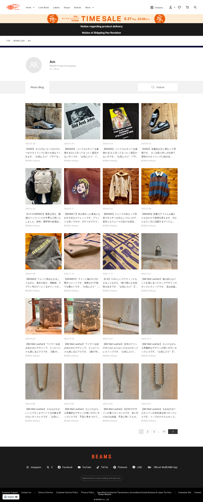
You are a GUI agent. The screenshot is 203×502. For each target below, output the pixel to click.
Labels (56, 7)
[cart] (187, 7)
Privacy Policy (87, 492)
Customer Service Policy (67, 492)
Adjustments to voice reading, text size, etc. (101, 478)
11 (164, 432)
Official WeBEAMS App (165, 467)
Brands (77, 7)
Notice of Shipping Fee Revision (101, 32)
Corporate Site (184, 492)
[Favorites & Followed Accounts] (179, 7)
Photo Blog (37, 87)
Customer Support (10, 492)
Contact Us (26, 492)
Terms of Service (45, 492)
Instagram (36, 467)
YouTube (86, 467)
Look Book (44, 7)
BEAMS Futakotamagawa (63, 65)
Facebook (67, 467)
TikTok (104, 467)
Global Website (104, 494)
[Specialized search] (195, 7)
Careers (197, 492)
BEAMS (101, 457)
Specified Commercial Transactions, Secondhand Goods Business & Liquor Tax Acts (134, 492)
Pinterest (122, 467)
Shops (67, 7)
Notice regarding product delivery (102, 26)
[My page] (172, 7)
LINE (139, 467)
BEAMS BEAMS (13, 7)
